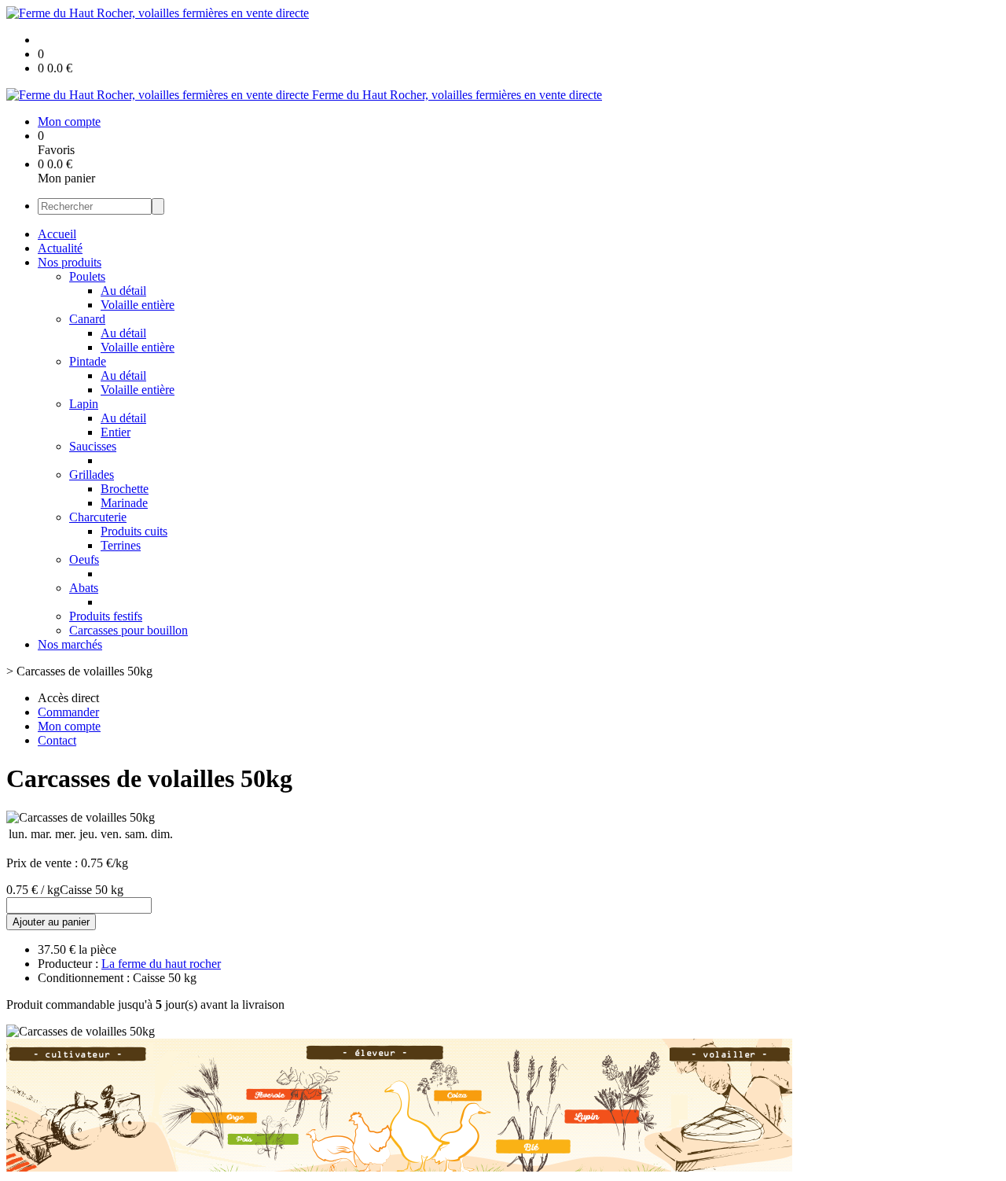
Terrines (121, 545)
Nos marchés (70, 644)
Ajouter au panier (51, 922)
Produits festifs (105, 616)
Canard (87, 319)
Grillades (91, 474)
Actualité (60, 248)
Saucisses (92, 446)
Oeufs (84, 559)
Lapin (83, 403)
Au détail (123, 290)
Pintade (87, 361)
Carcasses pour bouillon (128, 630)
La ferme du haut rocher (161, 963)
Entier (115, 432)
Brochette (125, 488)
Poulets (87, 276)
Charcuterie (98, 517)
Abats (83, 587)
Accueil (57, 234)
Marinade (124, 503)
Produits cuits (134, 531)
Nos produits (69, 262)
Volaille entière (137, 304)
